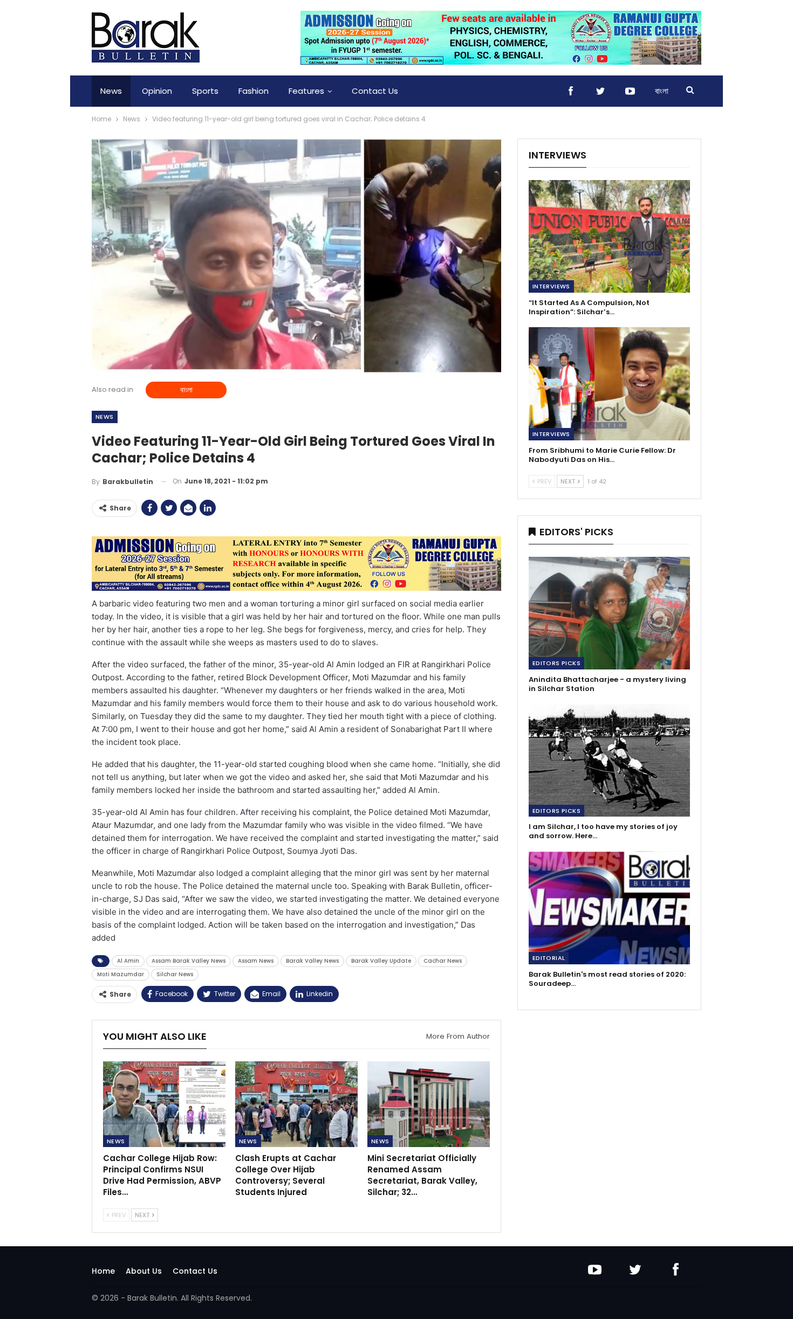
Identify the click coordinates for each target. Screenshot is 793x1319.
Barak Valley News (312, 961)
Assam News (256, 961)
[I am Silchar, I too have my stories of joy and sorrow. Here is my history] (609, 760)
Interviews (551, 286)
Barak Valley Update (381, 961)
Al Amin (128, 961)
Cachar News (442, 961)
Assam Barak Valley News (188, 961)
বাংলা (661, 90)
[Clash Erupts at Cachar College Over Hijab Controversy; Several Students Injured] (296, 1104)
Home (103, 1271)
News (111, 90)
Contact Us (375, 90)
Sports (205, 90)
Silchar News (174, 974)
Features (306, 90)
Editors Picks (556, 663)
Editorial (548, 958)
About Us (144, 1271)
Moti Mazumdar (120, 974)
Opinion (157, 90)
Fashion (253, 90)
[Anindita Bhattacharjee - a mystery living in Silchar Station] (609, 613)
